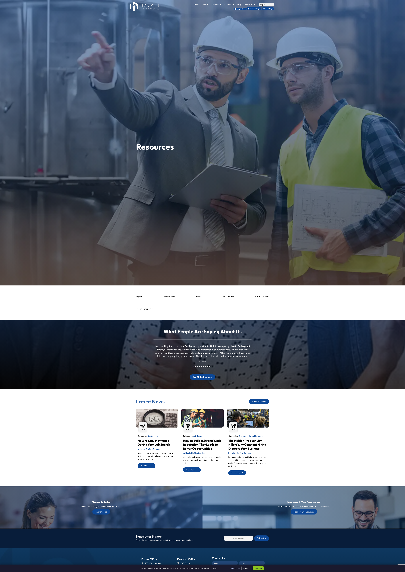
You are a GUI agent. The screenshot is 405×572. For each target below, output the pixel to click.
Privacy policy (235, 568)
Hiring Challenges (255, 439)
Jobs (206, 5)
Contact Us (250, 5)
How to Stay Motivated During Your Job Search (154, 446)
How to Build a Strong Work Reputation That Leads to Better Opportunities (202, 448)
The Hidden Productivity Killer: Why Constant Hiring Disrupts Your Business (247, 448)
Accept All (258, 568)
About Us (229, 5)
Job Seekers (153, 439)
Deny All (246, 568)
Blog (239, 5)
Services (217, 5)
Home (197, 5)
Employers (243, 439)
